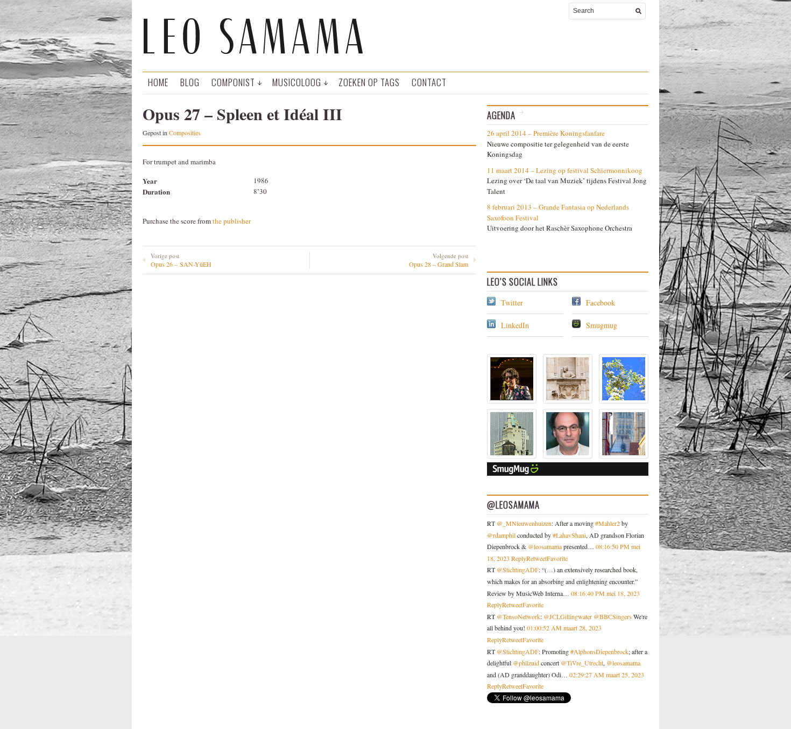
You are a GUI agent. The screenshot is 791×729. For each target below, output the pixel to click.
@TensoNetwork (518, 616)
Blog (190, 82)
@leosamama (545, 546)
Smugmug (601, 325)
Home (158, 82)
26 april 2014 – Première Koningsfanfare (546, 133)
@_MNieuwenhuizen (524, 523)
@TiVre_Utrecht (582, 662)
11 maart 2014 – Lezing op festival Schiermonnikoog (564, 170)
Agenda (501, 115)
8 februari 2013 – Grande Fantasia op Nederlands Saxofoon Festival (558, 212)
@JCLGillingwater (567, 616)
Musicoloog (296, 82)
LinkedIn (515, 325)
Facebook (600, 302)
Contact (429, 82)
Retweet (536, 558)
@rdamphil (501, 535)
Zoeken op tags (369, 82)
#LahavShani (569, 535)
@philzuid (526, 662)
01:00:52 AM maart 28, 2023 (564, 627)
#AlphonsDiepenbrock (599, 651)
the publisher (232, 221)
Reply (518, 558)
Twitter (512, 302)
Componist (233, 82)
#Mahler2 (607, 523)
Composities (185, 132)
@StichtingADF (518, 569)
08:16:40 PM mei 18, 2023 (605, 593)
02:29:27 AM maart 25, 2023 (606, 674)
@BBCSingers (613, 616)
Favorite (557, 558)
